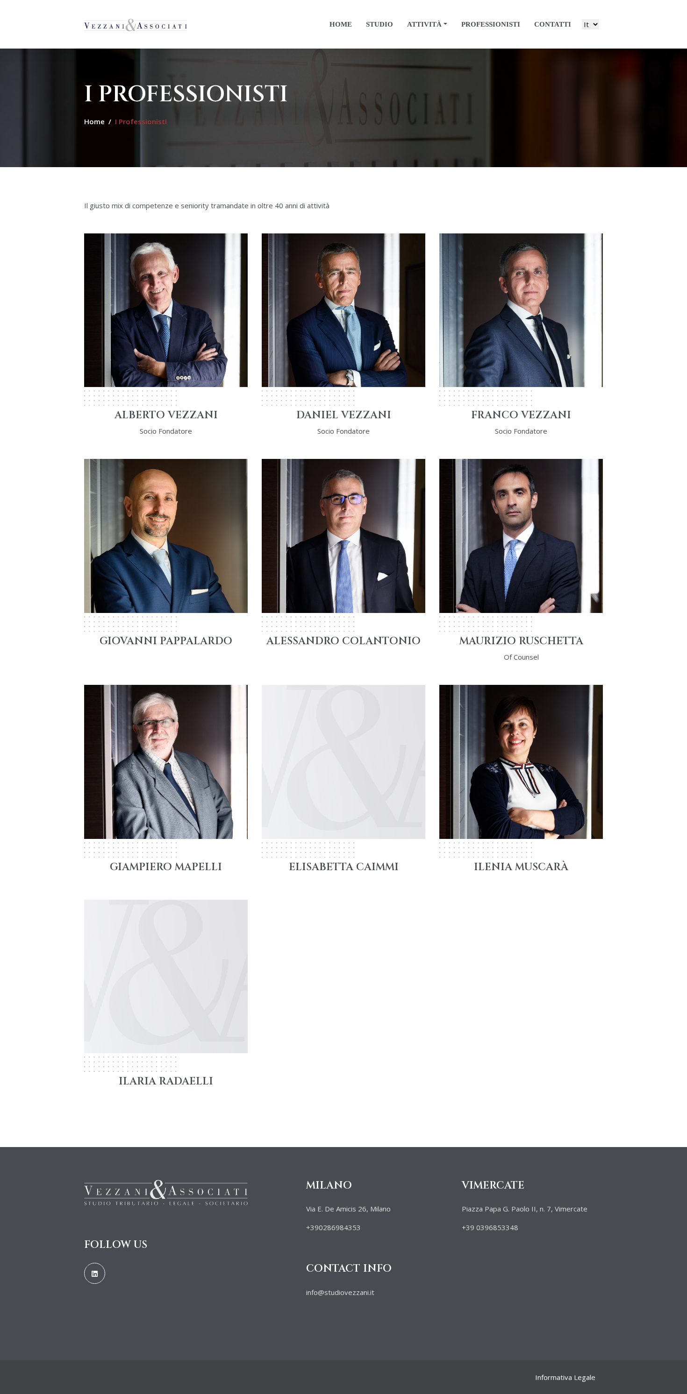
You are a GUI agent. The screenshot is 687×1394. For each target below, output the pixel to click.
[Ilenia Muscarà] (521, 761)
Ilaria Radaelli (166, 1081)
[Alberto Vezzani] (166, 309)
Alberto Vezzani (166, 415)
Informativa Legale (565, 1377)
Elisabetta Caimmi (344, 867)
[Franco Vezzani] (521, 309)
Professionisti (490, 24)
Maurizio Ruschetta (521, 641)
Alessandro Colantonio (343, 641)
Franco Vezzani (521, 415)
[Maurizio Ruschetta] (521, 535)
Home (340, 24)
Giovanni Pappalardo (166, 641)
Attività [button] (424, 24)
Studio (379, 24)
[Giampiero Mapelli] (166, 761)
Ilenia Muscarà (521, 867)
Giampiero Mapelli (166, 867)
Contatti (552, 24)
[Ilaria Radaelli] (166, 975)
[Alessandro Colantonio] (343, 535)
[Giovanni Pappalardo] (166, 535)
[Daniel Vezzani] (343, 309)
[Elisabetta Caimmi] (343, 761)
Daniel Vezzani (343, 415)
